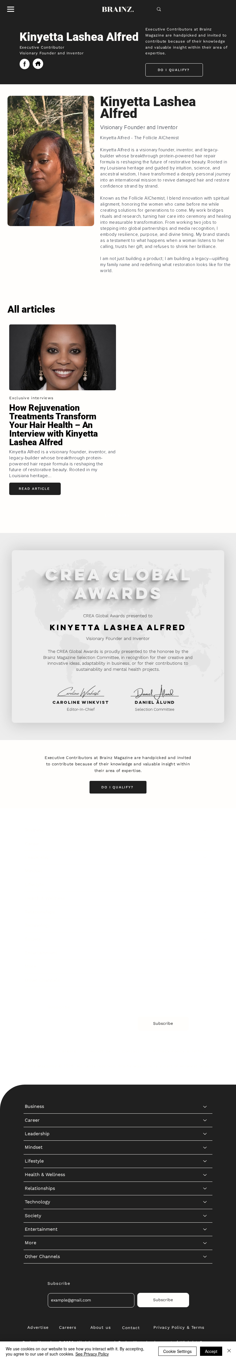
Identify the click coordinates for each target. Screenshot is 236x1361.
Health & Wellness (45, 898)
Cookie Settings (177, 1351)
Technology (37, 925)
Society (33, 939)
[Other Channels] (205, 980)
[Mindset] (205, 871)
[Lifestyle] (205, 884)
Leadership (37, 857)
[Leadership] (205, 857)
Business (34, 830)
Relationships (40, 912)
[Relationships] (205, 912)
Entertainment (41, 952)
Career (32, 843)
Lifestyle (34, 884)
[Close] (229, 1351)
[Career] (205, 843)
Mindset (34, 870)
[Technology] (205, 925)
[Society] (205, 939)
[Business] (205, 830)
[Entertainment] (205, 952)
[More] (205, 966)
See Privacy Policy (92, 1354)
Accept (211, 1351)
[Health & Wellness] (205, 898)
